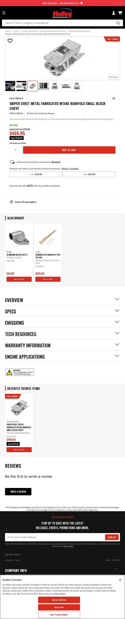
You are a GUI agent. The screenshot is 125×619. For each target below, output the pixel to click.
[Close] (120, 579)
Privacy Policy (68, 546)
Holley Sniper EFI (16, 98)
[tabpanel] (19, 253)
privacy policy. (59, 593)
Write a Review (18, 491)
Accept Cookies (59, 599)
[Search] (117, 23)
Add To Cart (69, 150)
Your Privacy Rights (59, 614)
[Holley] (63, 13)
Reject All (59, 607)
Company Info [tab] (16, 570)
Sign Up (112, 537)
